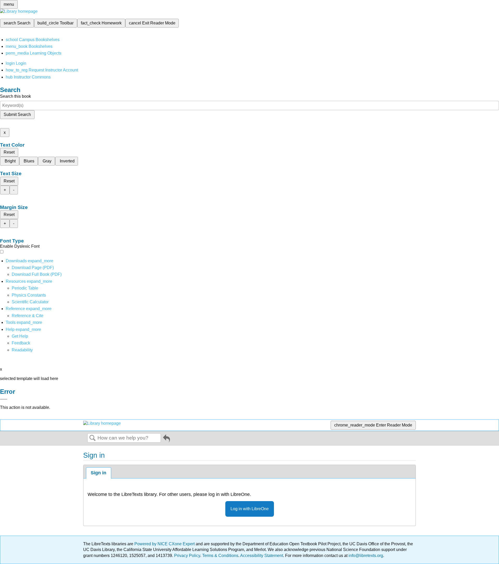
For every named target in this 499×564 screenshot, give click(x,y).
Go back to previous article (166, 439)
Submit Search (17, 114)
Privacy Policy (187, 555)
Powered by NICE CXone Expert (165, 544)
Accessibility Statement (261, 555)
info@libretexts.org (365, 555)
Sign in (98, 472)
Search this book (15, 96)
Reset (9, 152)
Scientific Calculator (30, 302)
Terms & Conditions (220, 555)
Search (92, 438)
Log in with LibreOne (250, 509)
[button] (21, 343)
